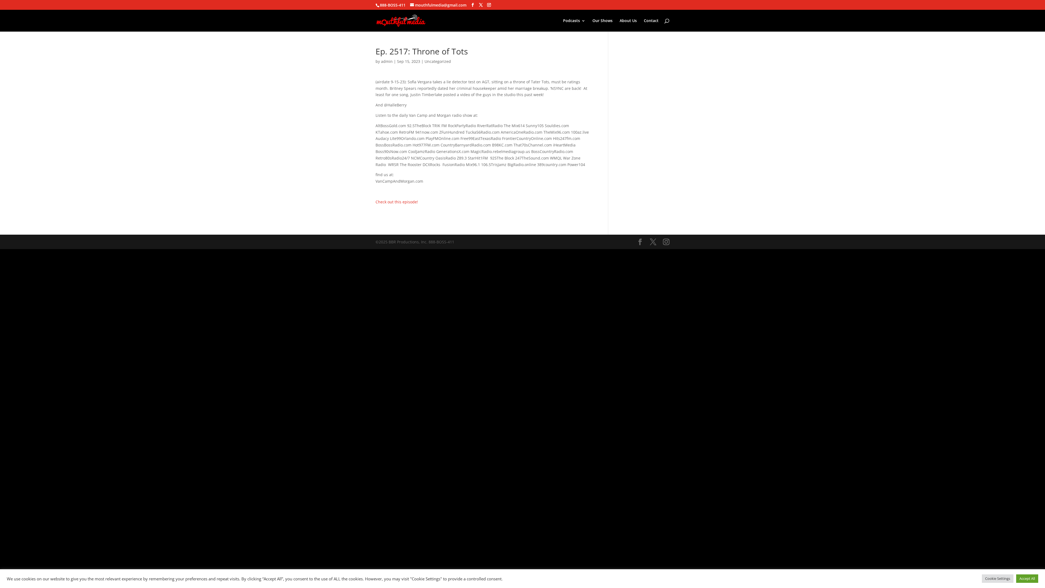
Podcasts (571, 21)
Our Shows (602, 21)
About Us (628, 21)
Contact (651, 21)
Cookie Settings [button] (997, 578)
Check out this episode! (397, 201)
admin (387, 61)
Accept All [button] (1027, 578)
